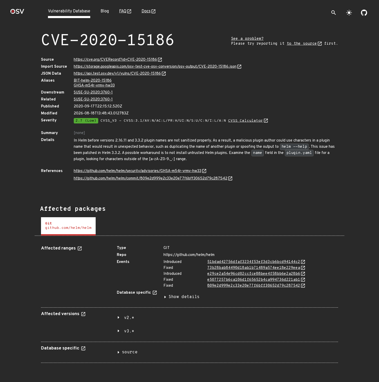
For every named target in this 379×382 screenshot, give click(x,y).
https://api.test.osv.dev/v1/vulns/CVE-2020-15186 (117, 73)
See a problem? (247, 38)
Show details (184, 297)
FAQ (122, 11)
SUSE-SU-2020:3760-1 (93, 92)
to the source (302, 43)
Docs (146, 11)
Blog (105, 11)
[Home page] (17, 13)
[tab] (68, 226)
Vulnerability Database (69, 11)
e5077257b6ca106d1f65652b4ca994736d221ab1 (253, 279)
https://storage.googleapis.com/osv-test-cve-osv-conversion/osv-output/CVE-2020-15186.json (155, 66)
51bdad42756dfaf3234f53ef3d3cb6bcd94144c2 (253, 262)
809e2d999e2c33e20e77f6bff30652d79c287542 (253, 285)
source (129, 352)
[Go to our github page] (364, 13)
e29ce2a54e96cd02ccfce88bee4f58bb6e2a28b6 (253, 273)
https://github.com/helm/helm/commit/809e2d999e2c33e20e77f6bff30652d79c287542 (150, 178)
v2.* (129, 318)
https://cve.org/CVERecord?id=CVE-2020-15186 (115, 59)
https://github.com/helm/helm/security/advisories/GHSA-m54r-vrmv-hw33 (137, 171)
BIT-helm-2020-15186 (93, 80)
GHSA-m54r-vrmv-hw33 (94, 85)
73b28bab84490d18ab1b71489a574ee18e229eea (253, 268)
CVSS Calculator (245, 121)
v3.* (129, 331)
